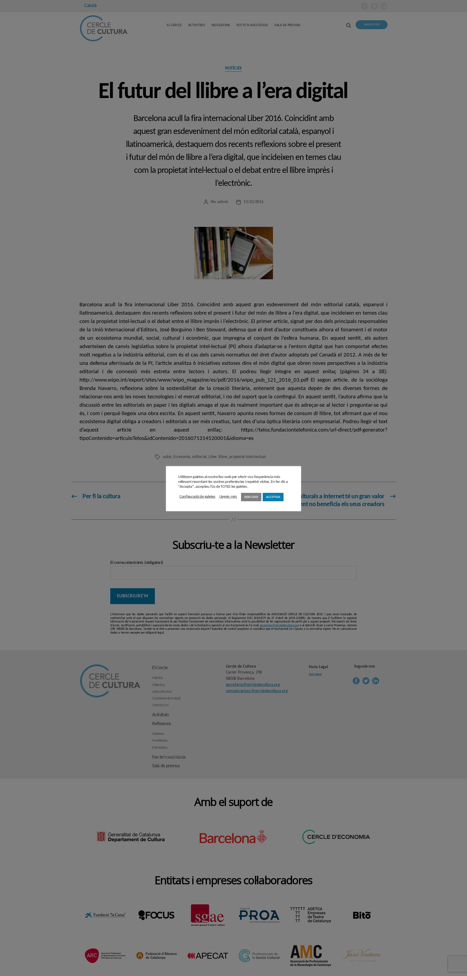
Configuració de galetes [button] (197, 497)
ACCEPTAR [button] (273, 497)
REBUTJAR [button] (251, 497)
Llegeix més (228, 497)
